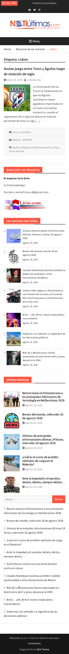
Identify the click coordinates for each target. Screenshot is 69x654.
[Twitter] (34, 9)
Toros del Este (16, 151)
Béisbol (16, 139)
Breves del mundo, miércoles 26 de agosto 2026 (42, 416)
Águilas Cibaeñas (21, 147)
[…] (37, 121)
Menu (36, 41)
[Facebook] (29, 9)
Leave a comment (21, 132)
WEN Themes (43, 649)
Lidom (56, 147)
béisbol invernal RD (41, 147)
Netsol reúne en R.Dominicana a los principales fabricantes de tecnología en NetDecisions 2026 (43, 396)
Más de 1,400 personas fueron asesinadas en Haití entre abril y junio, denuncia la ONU (43, 356)
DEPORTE (27, 139)
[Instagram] (39, 9)
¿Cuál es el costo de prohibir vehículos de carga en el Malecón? (40, 460)
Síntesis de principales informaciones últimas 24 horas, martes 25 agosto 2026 (43, 234)
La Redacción (34, 79)
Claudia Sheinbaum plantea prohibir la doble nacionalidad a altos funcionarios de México (43, 274)
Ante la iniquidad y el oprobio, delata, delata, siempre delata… (43, 480)
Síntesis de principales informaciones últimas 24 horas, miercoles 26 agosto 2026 (43, 439)
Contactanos (34, 643)
